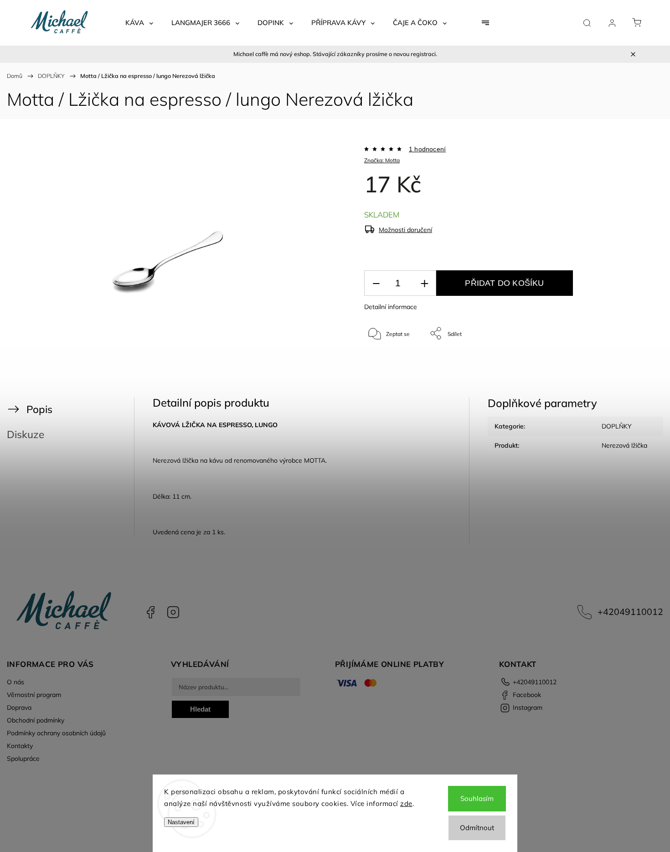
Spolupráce (23, 758)
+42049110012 (630, 611)
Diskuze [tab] (25, 434)
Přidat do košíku (504, 283)
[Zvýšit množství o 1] (424, 283)
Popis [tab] (39, 409)
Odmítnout (477, 827)
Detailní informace (390, 307)
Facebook (150, 612)
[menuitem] (139, 23)
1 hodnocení (427, 149)
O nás (15, 682)
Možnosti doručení (405, 230)
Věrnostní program (34, 695)
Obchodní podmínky (35, 720)
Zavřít (619, 363)
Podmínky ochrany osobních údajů (56, 733)
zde (406, 803)
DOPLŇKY (617, 426)
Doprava (19, 707)
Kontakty (20, 746)
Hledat (200, 709)
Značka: (382, 160)
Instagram (173, 612)
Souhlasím (477, 798)
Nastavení (181, 822)
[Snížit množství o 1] (376, 283)
